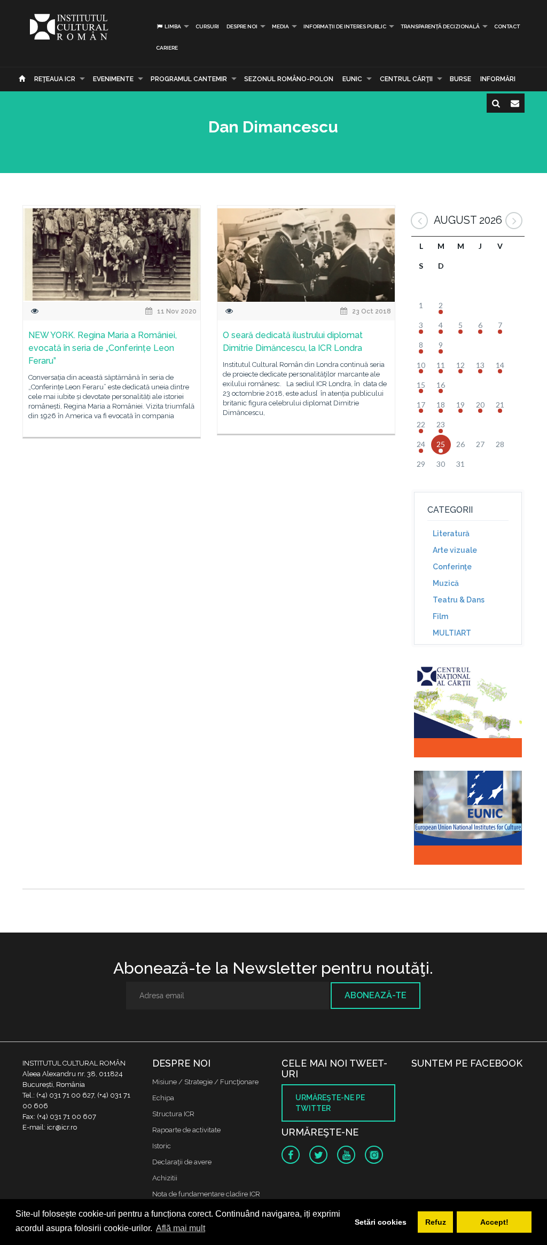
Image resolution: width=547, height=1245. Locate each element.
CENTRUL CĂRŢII (406, 79)
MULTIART (452, 633)
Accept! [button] (494, 1222)
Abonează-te (376, 995)
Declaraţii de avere (182, 1162)
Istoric (161, 1146)
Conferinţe (452, 566)
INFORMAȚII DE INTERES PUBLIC (344, 26)
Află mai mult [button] (180, 1228)
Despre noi (241, 26)
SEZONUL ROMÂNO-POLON (288, 79)
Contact (507, 26)
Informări (497, 79)
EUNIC (352, 79)
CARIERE (167, 48)
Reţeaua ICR (54, 79)
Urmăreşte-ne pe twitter (330, 1103)
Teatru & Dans (459, 600)
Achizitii (164, 1178)
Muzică (446, 583)
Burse (460, 79)
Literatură (451, 533)
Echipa (163, 1098)
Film (440, 616)
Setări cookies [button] (381, 1222)
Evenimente (113, 79)
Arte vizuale (455, 550)
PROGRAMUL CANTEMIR (189, 79)
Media (280, 26)
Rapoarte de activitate (186, 1130)
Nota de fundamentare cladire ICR (206, 1194)
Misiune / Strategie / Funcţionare (205, 1082)
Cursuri (207, 26)
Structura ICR (173, 1114)
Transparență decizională (440, 26)
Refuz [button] (435, 1222)
